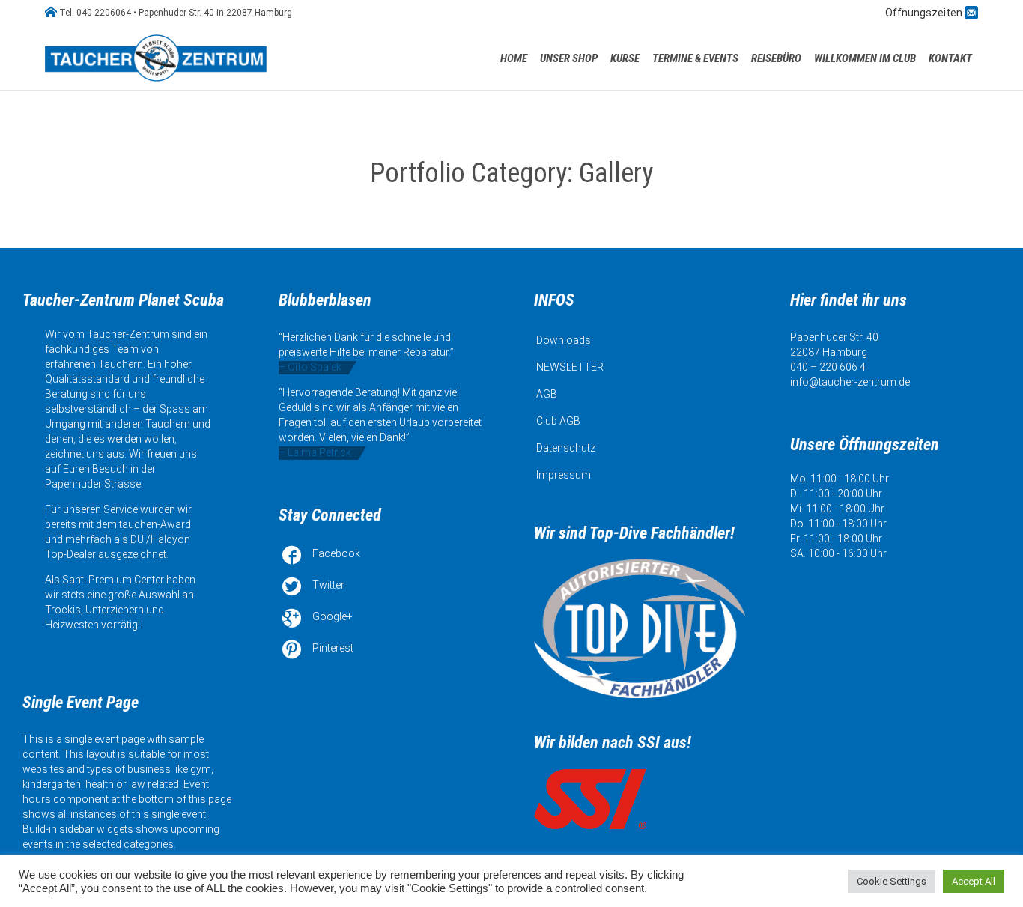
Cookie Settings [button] (891, 881)
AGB (546, 394)
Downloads (563, 340)
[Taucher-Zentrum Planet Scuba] (157, 58)
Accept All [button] (973, 881)
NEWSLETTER (570, 367)
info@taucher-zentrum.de (850, 382)
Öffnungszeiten (925, 13)
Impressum (563, 475)
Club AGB (558, 421)
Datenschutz (565, 448)
